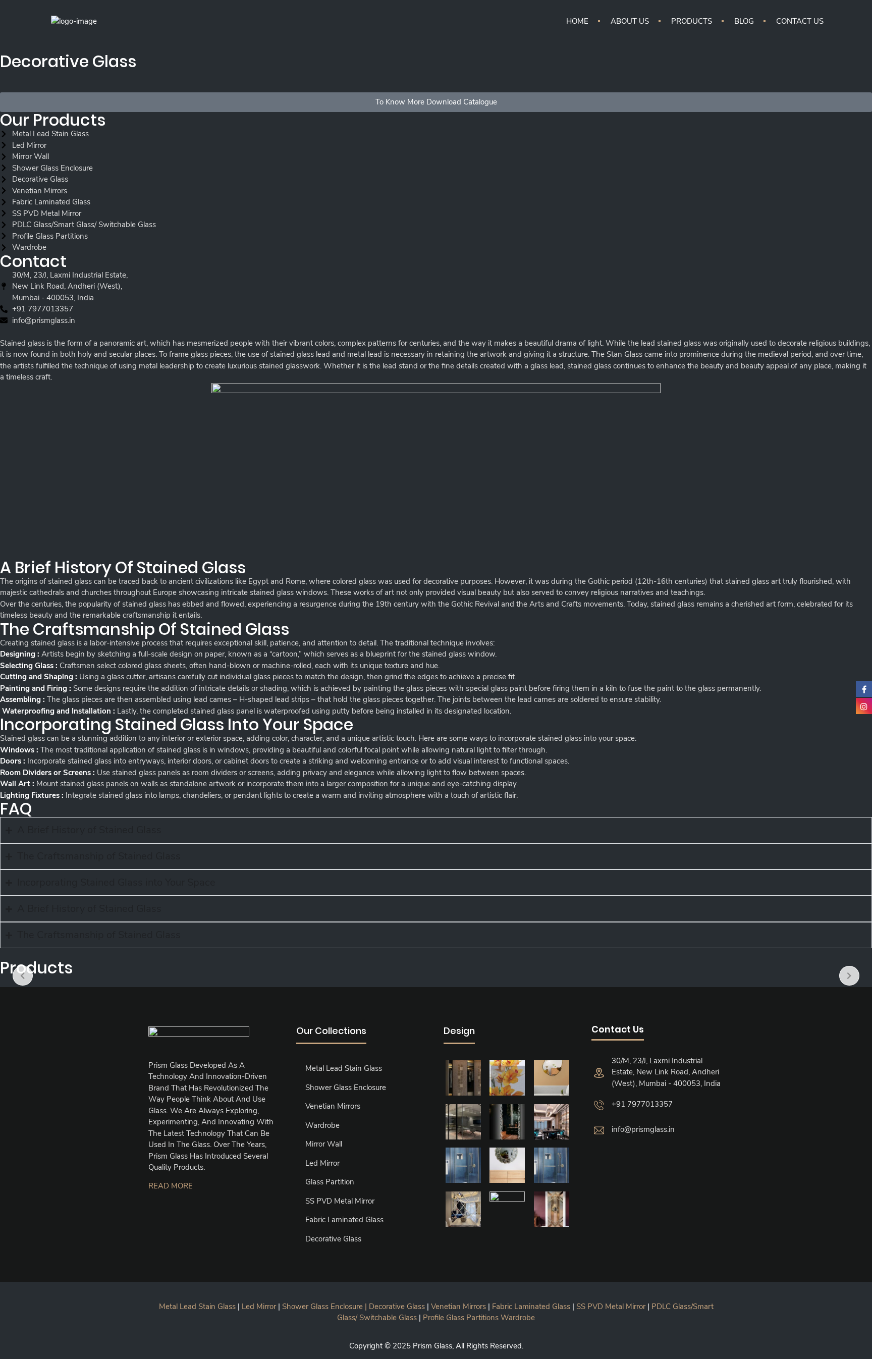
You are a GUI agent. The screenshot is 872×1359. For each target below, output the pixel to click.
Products (691, 21)
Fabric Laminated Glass (344, 1220)
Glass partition (329, 1182)
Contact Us (800, 21)
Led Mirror (322, 1163)
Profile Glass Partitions (461, 1318)
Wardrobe (322, 1125)
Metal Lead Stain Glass (343, 1068)
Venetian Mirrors (332, 1106)
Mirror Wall (323, 1144)
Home (577, 21)
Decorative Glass (333, 1239)
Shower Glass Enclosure (345, 1087)
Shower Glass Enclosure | (325, 1306)
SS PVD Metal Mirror (339, 1201)
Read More (170, 1186)
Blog (744, 21)
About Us (630, 21)
